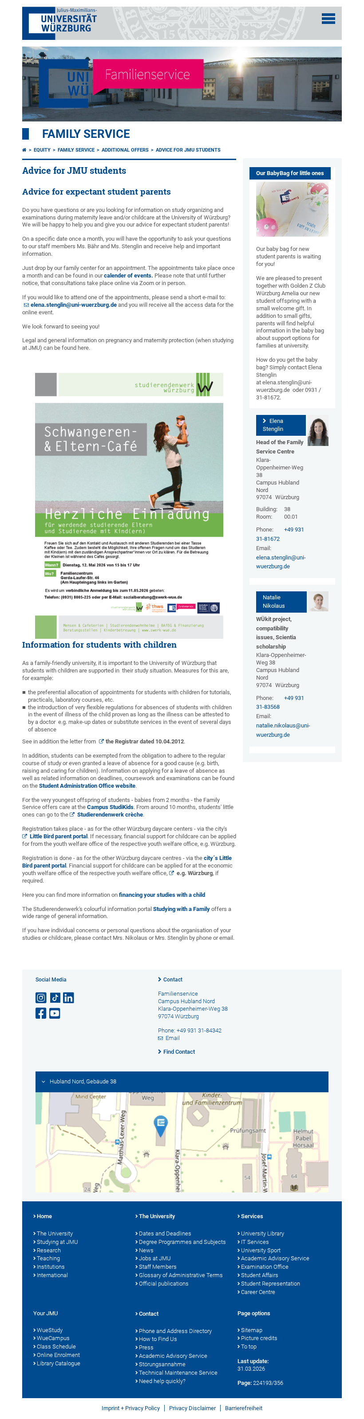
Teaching (48, 1258)
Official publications (164, 1283)
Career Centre (258, 1292)
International (52, 1275)
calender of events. (129, 275)
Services (252, 1216)
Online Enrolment (58, 1355)
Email (173, 1038)
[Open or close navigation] (328, 18)
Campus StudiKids (110, 807)
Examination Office (265, 1266)
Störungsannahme (162, 1364)
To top (249, 1346)
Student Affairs (259, 1275)
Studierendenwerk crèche (110, 814)
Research (49, 1250)
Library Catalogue (58, 1363)
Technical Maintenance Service (178, 1372)
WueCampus (53, 1338)
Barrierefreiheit (243, 1408)
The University (55, 1233)
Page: (244, 1383)
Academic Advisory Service (275, 1258)
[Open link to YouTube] (55, 1013)
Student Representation (270, 1283)
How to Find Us (158, 1339)
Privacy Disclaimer (192, 1408)
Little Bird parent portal (58, 836)
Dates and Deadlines (165, 1233)
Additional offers (125, 150)
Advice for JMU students (188, 150)
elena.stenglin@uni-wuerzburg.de (74, 304)
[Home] (24, 150)
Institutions (51, 1266)
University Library (262, 1233)
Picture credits (259, 1338)
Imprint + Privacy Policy (131, 1408)
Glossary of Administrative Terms (181, 1275)
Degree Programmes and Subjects (182, 1242)
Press (146, 1347)
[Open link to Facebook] (42, 1013)
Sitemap (251, 1330)
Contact (172, 980)
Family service (86, 134)
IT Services (255, 1242)
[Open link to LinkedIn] (69, 998)
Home (44, 1216)
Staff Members (158, 1266)
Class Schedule (56, 1346)
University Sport (261, 1250)
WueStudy (50, 1330)
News (146, 1250)
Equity (42, 150)
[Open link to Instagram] (42, 998)
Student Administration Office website (87, 785)
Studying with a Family (181, 909)
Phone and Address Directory (175, 1331)
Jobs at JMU (155, 1258)
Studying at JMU (57, 1242)
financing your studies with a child (162, 894)
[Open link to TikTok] (55, 998)
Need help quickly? (162, 1381)
